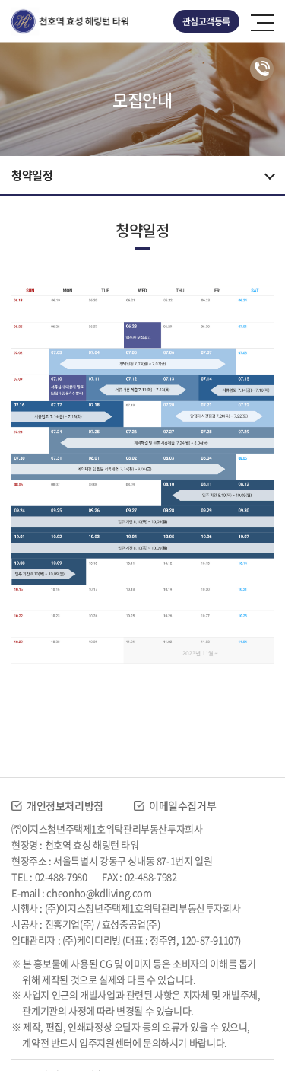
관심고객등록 (206, 21)
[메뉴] (262, 21)
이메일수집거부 (182, 805)
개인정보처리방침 (65, 805)
